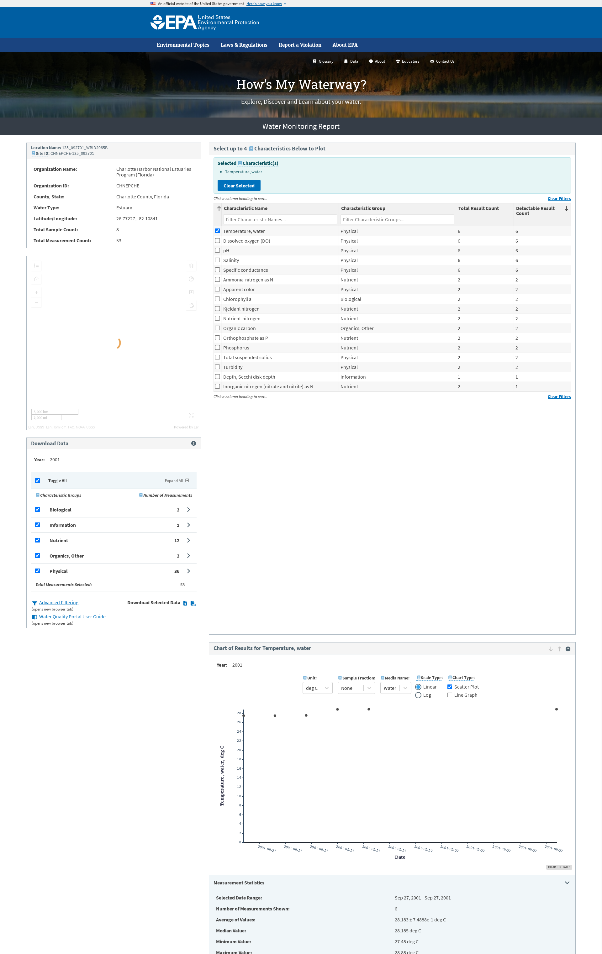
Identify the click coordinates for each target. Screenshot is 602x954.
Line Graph (466, 694)
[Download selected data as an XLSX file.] (185, 603)
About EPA (345, 45)
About (380, 61)
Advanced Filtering (58, 602)
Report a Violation (300, 45)
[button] (114, 509)
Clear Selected (239, 185)
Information (63, 525)
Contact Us (445, 61)
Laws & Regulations (244, 45)
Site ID (42, 153)
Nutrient (59, 540)
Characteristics (272, 148)
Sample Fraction (358, 678)
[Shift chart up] (559, 649)
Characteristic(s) (260, 163)
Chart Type (462, 677)
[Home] (204, 22)
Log (427, 695)
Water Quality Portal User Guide (72, 616)
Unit (311, 678)
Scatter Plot (466, 686)
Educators (410, 61)
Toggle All (57, 480)
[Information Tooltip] (194, 443)
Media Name (396, 678)
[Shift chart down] (551, 649)
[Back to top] (585, 937)
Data (354, 61)
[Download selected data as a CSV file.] (193, 603)
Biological (60, 509)
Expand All (174, 480)
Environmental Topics (183, 45)
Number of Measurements (167, 495)
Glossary (326, 61)
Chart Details (559, 867)
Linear (430, 687)
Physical (59, 571)
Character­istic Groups (60, 495)
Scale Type (431, 677)
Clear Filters (559, 198)
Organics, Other (67, 555)
